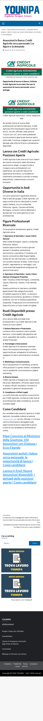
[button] (5, 23)
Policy (25, 664)
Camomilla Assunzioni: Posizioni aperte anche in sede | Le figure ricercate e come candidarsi (21, 524)
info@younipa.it (8, 624)
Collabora (8, 664)
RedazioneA (8, 50)
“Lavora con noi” (10, 419)
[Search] (39, 23)
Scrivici (25, 666)
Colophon (33, 664)
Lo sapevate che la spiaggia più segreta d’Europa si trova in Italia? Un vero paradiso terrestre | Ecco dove (21, 517)
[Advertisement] (21, 698)
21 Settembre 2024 (19, 50)
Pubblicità (17, 664)
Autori (17, 666)
